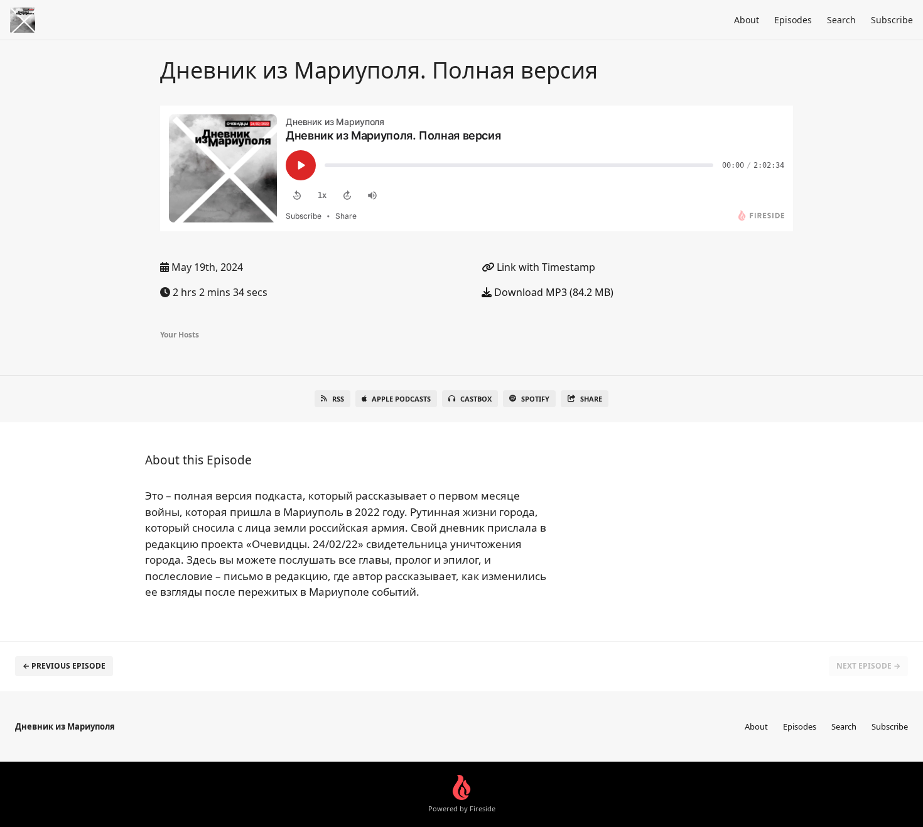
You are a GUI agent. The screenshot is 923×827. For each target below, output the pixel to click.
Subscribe (892, 20)
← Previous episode (64, 665)
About (746, 20)
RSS (338, 398)
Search (841, 20)
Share (591, 398)
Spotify (535, 398)
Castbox (476, 398)
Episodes (793, 20)
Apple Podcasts (401, 398)
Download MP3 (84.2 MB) (552, 292)
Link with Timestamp (544, 267)
